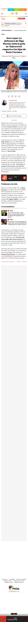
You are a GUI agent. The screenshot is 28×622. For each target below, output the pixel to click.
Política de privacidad (21, 579)
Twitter (12, 96)
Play (26, 619)
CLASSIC (11, 9)
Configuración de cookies (19, 580)
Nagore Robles (13, 199)
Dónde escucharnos (19, 582)
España (3, 19)
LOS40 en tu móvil (9, 582)
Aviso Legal (4, 579)
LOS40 (3, 9)
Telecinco (19, 261)
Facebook (8, 96)
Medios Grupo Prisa (14, 591)
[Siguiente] (25, 30)
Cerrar (25, 23)
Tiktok (8, 546)
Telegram (19, 96)
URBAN (22, 9)
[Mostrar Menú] (2, 13)
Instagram (4, 546)
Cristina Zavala (13, 100)
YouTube (11, 546)
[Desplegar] (14, 613)
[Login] (25, 13)
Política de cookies (8, 580)
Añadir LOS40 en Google (15, 116)
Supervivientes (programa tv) (8, 261)
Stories (23, 546)
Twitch (20, 546)
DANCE (16, 9)
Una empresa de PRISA (14, 587)
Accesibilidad (12, 579)
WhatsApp (15, 96)
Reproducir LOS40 (24, 177)
